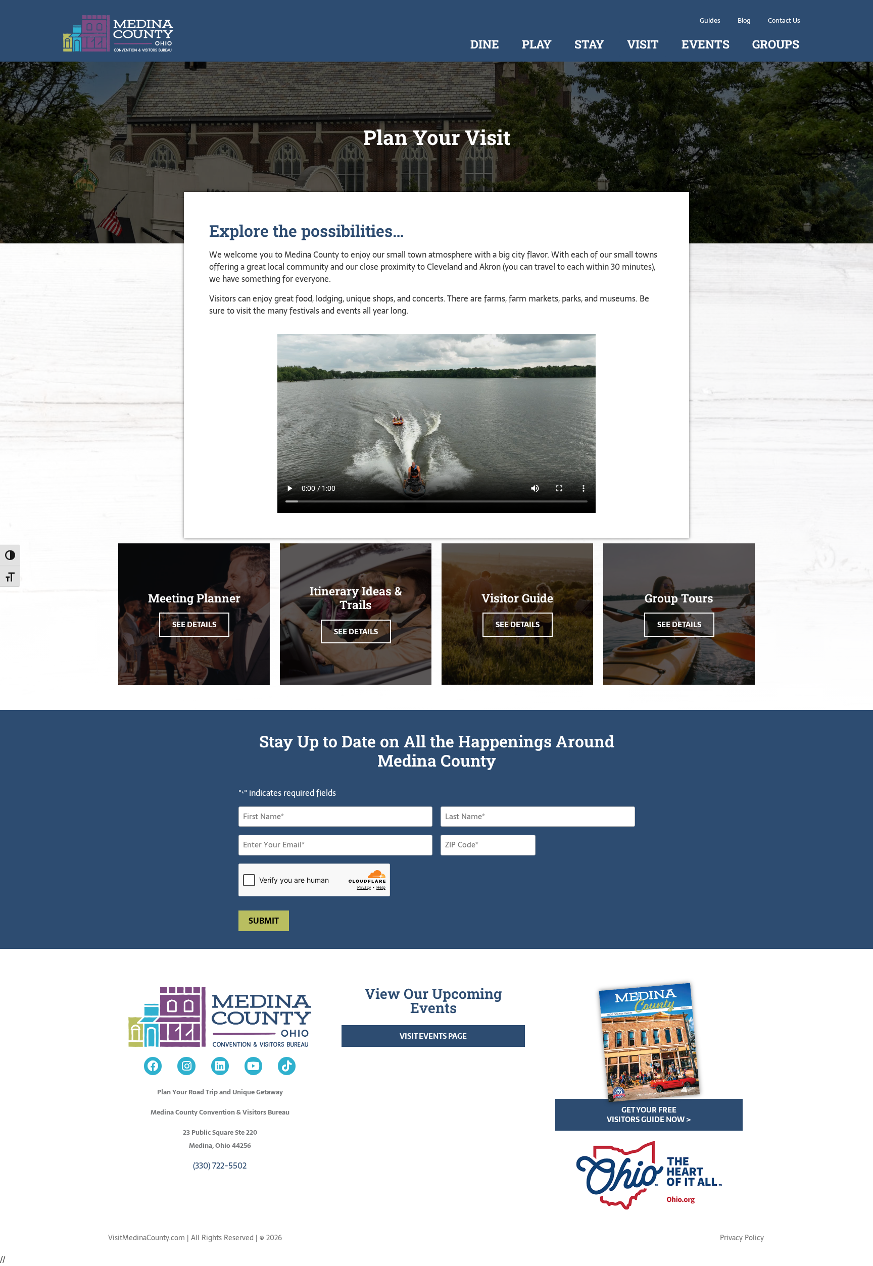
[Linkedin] (220, 1066)
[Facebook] (153, 1066)
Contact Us (784, 20)
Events (706, 44)
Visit (643, 44)
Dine (484, 44)
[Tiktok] (287, 1066)
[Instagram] (186, 1066)
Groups (775, 44)
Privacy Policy (742, 1237)
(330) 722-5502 (220, 1165)
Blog (744, 20)
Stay (589, 44)
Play (537, 44)
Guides (710, 20)
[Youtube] (253, 1066)
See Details (194, 624)
